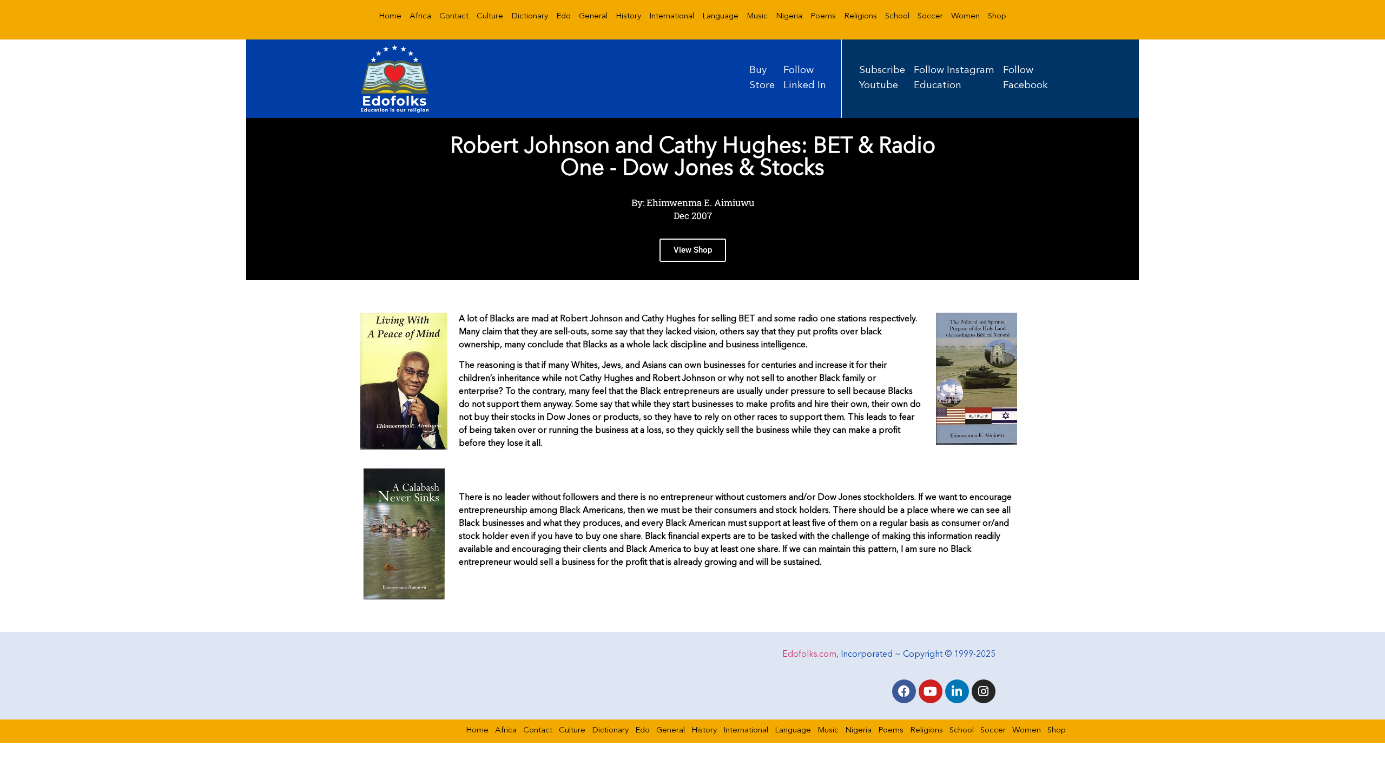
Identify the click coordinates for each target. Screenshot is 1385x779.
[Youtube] (930, 691)
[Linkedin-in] (957, 691)
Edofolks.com (809, 654)
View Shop (693, 250)
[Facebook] (904, 691)
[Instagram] (983, 691)
